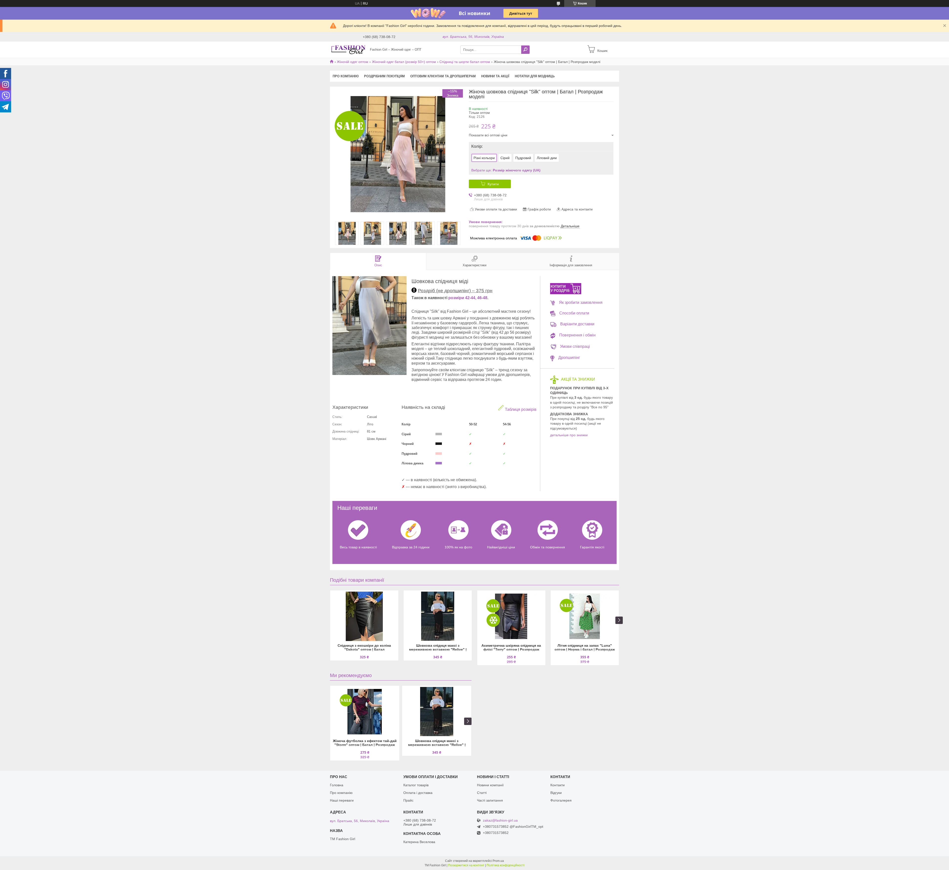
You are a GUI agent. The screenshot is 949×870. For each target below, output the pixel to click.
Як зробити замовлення (581, 302)
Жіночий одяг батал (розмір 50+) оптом (404, 62)
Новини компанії (490, 785)
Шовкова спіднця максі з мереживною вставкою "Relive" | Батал (438, 647)
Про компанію (346, 76)
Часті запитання (490, 800)
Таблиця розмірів (520, 409)
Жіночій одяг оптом (352, 62)
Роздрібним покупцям (384, 76)
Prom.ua (498, 861)
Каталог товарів (416, 785)
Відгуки (556, 793)
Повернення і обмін (577, 335)
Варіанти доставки (577, 324)
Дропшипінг (569, 357)
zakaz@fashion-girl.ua (500, 820)
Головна (336, 785)
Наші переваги (342, 800)
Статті (482, 793)
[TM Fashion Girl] (348, 49)
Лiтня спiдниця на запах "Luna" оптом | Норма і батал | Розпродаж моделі (585, 647)
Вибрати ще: (505, 170)
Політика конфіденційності (505, 865)
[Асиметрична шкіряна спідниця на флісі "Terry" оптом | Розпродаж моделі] (511, 616)
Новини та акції (495, 76)
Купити (493, 184)
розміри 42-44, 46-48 (467, 298)
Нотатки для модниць (535, 76)
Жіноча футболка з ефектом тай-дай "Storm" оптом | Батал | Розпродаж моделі (365, 743)
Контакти (557, 785)
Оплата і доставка (417, 793)
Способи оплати (574, 313)
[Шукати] (525, 49)
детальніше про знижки (569, 435)
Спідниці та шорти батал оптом (464, 62)
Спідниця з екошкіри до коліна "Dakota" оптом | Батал (364, 647)
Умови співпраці (575, 346)
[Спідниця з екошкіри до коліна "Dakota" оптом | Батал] (364, 616)
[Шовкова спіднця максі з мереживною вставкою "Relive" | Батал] (438, 616)
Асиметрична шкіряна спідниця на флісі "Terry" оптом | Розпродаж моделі (511, 647)
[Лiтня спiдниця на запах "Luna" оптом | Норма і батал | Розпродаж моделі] (585, 616)
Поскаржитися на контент (466, 865)
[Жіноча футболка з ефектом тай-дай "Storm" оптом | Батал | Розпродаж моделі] (364, 711)
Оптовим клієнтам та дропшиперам (443, 76)
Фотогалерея (561, 800)
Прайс (408, 800)
